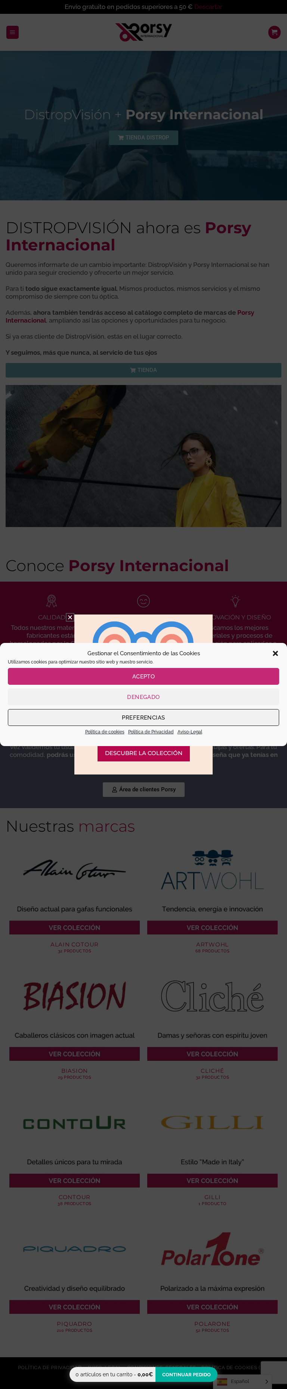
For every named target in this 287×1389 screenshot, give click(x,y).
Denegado (143, 697)
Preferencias (143, 717)
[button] (275, 653)
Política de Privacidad (151, 731)
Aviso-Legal (190, 731)
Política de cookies (104, 731)
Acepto (143, 676)
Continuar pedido (186, 1374)
